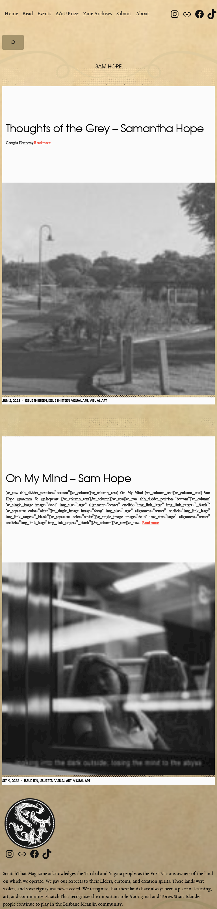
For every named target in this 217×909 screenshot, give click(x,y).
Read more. (42, 143)
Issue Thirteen (36, 400)
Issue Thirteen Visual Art (68, 400)
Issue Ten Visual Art (55, 781)
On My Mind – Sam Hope (68, 478)
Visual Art (98, 400)
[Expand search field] (13, 42)
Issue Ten (31, 781)
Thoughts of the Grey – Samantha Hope (105, 129)
